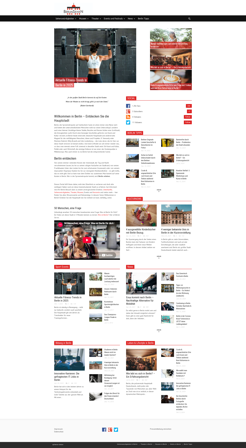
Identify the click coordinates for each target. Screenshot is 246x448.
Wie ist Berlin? (103, 215)
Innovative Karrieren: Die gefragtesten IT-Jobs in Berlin (66, 376)
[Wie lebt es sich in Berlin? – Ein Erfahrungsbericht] (171, 59)
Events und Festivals (112, 19)
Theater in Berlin (146, 444)
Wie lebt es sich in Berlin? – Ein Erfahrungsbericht (171, 67)
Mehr (159, 190)
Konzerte (96, 192)
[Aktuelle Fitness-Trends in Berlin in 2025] (95, 55)
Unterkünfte (107, 189)
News (129, 19)
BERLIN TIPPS (134, 132)
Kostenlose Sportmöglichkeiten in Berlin (111, 304)
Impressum (58, 429)
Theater (94, 19)
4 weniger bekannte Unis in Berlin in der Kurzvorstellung (176, 231)
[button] (189, 18)
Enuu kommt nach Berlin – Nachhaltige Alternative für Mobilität (140, 300)
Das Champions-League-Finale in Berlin (110, 317)
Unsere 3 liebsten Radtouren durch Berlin (110, 291)
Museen (82, 19)
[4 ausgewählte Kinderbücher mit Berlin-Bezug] (141, 215)
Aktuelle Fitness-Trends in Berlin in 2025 (67, 299)
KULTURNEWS (134, 198)
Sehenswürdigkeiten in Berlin (127, 444)
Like (188, 106)
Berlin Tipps (143, 18)
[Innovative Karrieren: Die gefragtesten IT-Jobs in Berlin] (69, 359)
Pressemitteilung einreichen (160, 429)
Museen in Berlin (161, 444)
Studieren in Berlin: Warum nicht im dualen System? (111, 352)
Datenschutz (58, 431)
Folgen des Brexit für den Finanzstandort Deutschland (112, 396)
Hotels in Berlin (175, 444)
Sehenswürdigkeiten (64, 19)
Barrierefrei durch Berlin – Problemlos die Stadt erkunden (183, 142)
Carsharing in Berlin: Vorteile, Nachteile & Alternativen (183, 306)
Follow (187, 117)
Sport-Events (62, 266)
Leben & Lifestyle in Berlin (140, 342)
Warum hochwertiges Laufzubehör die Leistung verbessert (169, 45)
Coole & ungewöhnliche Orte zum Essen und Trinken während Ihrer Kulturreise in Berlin (171, 87)
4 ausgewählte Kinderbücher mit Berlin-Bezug (141, 231)
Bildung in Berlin (63, 342)
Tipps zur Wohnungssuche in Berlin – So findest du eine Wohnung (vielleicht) (183, 290)
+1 (189, 111)
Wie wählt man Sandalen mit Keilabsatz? (181, 373)
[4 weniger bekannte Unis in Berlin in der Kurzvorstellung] (176, 215)
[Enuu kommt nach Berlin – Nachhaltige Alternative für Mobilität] (141, 283)
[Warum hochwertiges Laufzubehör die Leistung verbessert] (171, 38)
